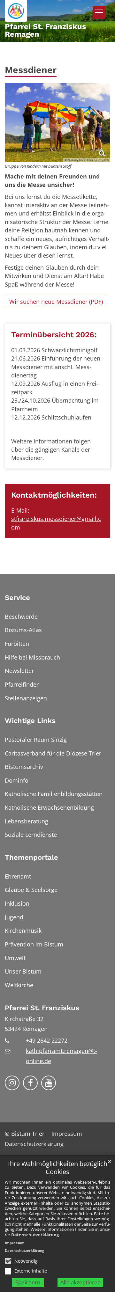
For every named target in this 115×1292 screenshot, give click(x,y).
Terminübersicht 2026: (55, 334)
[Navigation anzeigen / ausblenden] (99, 12)
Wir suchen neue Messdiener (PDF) (56, 301)
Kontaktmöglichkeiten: (54, 495)
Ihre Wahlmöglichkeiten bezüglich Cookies (57, 1168)
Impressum (15, 1242)
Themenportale (31, 857)
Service (17, 598)
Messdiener (31, 69)
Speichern (27, 1282)
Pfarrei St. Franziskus (42, 1008)
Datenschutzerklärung (35, 1234)
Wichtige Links (30, 721)
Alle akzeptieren (80, 1282)
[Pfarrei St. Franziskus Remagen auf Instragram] (12, 1083)
